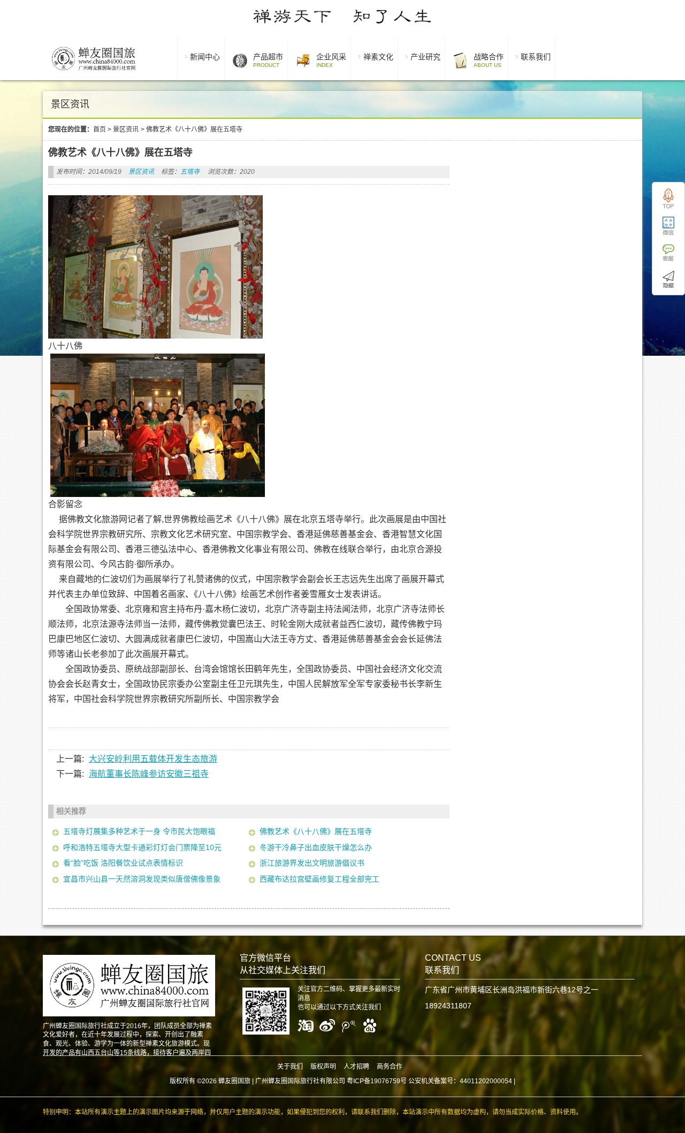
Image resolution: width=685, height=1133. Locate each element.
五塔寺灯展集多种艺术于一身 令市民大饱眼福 (139, 831)
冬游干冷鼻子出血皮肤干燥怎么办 (316, 847)
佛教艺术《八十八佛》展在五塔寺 (316, 831)
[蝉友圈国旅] (93, 72)
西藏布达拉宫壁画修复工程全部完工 (319, 879)
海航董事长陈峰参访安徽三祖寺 (149, 773)
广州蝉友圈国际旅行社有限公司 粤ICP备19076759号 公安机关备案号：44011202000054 (383, 1081)
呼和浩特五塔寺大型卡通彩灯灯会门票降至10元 (142, 847)
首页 (99, 129)
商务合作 (389, 1066)
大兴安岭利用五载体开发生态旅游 (153, 758)
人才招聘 (356, 1066)
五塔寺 (190, 171)
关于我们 (290, 1066)
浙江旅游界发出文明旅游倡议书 (312, 863)
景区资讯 (126, 129)
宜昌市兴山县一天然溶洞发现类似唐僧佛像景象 (141, 879)
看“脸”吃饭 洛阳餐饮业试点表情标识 (123, 863)
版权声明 (323, 1066)
